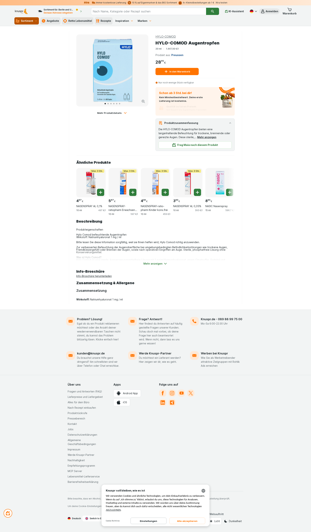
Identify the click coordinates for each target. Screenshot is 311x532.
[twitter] (190, 393)
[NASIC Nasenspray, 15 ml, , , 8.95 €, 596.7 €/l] (220, 182)
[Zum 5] (116, 103)
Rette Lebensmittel (80, 20)
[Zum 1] (105, 103)
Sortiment (27, 20)
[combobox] (148, 11)
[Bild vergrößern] (143, 101)
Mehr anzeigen (206, 137)
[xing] (172, 402)
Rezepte (106, 20)
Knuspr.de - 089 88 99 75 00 (221, 319)
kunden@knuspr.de (91, 353)
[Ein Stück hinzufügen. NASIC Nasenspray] (229, 192)
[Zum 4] (113, 103)
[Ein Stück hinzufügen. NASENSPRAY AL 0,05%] (197, 192)
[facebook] (162, 393)
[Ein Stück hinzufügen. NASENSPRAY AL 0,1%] (100, 192)
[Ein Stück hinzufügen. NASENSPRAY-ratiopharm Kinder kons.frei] (165, 192)
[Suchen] (212, 11)
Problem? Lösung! (89, 319)
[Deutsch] (253, 11)
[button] (269, 11)
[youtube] (181, 393)
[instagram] (172, 393)
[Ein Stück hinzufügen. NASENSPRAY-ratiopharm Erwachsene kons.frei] (132, 192)
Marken (142, 20)
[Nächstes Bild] (141, 70)
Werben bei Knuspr (214, 353)
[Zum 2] (108, 103)
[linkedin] (162, 402)
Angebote (53, 20)
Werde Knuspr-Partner (155, 353)
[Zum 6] (119, 103)
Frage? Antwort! (150, 319)
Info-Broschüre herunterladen (94, 276)
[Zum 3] (111, 103)
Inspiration (122, 20)
